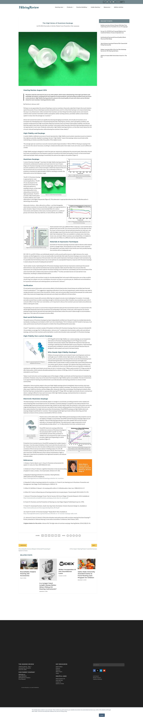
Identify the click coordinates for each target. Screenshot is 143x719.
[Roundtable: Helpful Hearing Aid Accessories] (29, 564)
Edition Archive (118, 7)
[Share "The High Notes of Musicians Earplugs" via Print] (59, 535)
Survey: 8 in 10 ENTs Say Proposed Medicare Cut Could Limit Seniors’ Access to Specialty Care (113, 32)
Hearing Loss (59, 7)
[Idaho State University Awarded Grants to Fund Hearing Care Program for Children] (86, 564)
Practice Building (81, 7)
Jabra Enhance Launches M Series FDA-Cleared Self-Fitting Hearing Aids (114, 44)
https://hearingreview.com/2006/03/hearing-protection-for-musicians (44, 478)
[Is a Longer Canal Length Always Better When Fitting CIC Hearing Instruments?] (48, 570)
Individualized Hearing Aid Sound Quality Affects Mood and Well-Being (113, 38)
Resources (107, 7)
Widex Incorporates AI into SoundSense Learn (67, 571)
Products (69, 7)
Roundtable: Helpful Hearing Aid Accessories (28, 573)
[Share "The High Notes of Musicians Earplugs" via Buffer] (52, 535)
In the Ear (53, 26)
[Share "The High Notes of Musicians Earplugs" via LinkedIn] (49, 535)
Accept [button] (101, 715)
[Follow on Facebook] (94, 670)
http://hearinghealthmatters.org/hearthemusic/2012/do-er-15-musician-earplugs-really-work (50, 513)
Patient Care (59, 26)
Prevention (67, 26)
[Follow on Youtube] (104, 670)
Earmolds (47, 26)
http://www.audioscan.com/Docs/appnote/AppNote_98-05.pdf (41, 507)
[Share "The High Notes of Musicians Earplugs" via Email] (55, 535)
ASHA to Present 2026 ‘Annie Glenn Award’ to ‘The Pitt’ (114, 56)
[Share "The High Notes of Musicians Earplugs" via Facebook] (42, 535)
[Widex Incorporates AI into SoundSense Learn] (67, 563)
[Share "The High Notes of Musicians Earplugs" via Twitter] (46, 535)
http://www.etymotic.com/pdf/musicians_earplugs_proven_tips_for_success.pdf (46, 498)
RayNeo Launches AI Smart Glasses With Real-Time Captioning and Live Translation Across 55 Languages (114, 25)
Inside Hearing (95, 7)
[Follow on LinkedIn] (101, 670)
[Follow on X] (97, 670)
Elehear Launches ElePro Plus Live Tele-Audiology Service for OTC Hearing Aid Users (113, 50)
